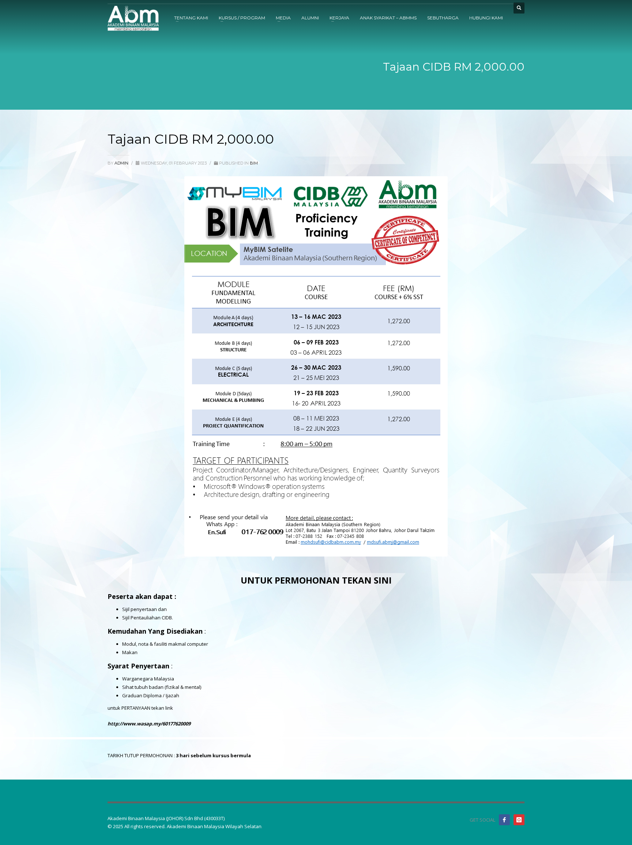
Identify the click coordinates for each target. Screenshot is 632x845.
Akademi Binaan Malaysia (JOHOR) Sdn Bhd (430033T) (166, 818)
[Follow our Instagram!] (519, 819)
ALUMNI (310, 17)
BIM (254, 163)
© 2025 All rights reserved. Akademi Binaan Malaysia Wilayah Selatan (185, 826)
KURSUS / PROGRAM (242, 17)
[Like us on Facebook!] (504, 819)
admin (121, 163)
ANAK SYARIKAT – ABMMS (388, 17)
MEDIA (283, 17)
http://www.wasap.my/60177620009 (149, 723)
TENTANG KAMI (191, 17)
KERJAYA (339, 17)
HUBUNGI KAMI (486, 17)
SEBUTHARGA (443, 17)
